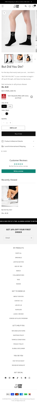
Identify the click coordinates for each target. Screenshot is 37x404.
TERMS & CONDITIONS (18, 339)
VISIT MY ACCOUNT (18, 361)
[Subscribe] (31, 238)
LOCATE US (18, 305)
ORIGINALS (18, 257)
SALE (18, 279)
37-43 (4, 106)
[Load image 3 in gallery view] (28, 58)
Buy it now (18, 134)
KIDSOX (18, 284)
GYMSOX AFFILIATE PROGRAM (18, 318)
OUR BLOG (18, 309)
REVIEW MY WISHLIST (18, 365)
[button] (3, 6)
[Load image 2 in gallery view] (18, 58)
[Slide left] (2, 59)
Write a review (18, 171)
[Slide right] (35, 59)
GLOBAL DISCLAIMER (18, 348)
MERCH (18, 271)
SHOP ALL (18, 253)
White (3, 113)
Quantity (4, 118)
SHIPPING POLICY (18, 335)
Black (6, 113)
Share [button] (5, 151)
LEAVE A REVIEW (18, 314)
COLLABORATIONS (18, 275)
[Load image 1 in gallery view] (8, 58)
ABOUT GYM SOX (18, 296)
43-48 (9, 106)
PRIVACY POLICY (18, 344)
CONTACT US (19, 301)
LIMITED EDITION (18, 262)
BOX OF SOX (18, 266)
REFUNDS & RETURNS (18, 331)
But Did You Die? (7, 210)
